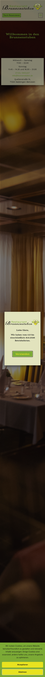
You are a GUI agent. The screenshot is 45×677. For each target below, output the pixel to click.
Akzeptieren (22, 664)
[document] (22, 338)
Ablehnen (22, 672)
